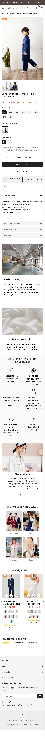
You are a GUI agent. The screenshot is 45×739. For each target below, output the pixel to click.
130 (29, 112)
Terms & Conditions (30, 725)
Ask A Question (24, 157)
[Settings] (41, 8)
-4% (27, 576)
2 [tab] (22, 495)
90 (4, 112)
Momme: (6, 137)
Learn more (34, 150)
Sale (4, 19)
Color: (10, 124)
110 (17, 112)
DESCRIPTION (9, 195)
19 (4, 142)
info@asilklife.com (11, 705)
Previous (4, 48)
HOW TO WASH (10, 229)
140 (35, 112)
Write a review (22, 646)
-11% (5, 576)
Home (4, 13)
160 (11, 117)
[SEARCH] (28, 8)
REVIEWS (7, 235)
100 (10, 112)
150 (4, 117)
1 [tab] (20, 495)
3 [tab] (25, 495)
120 (23, 112)
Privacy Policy (12, 725)
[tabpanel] (22, 481)
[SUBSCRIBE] (40, 696)
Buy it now (22, 171)
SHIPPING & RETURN (12, 223)
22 (10, 142)
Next (41, 48)
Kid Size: (7, 108)
